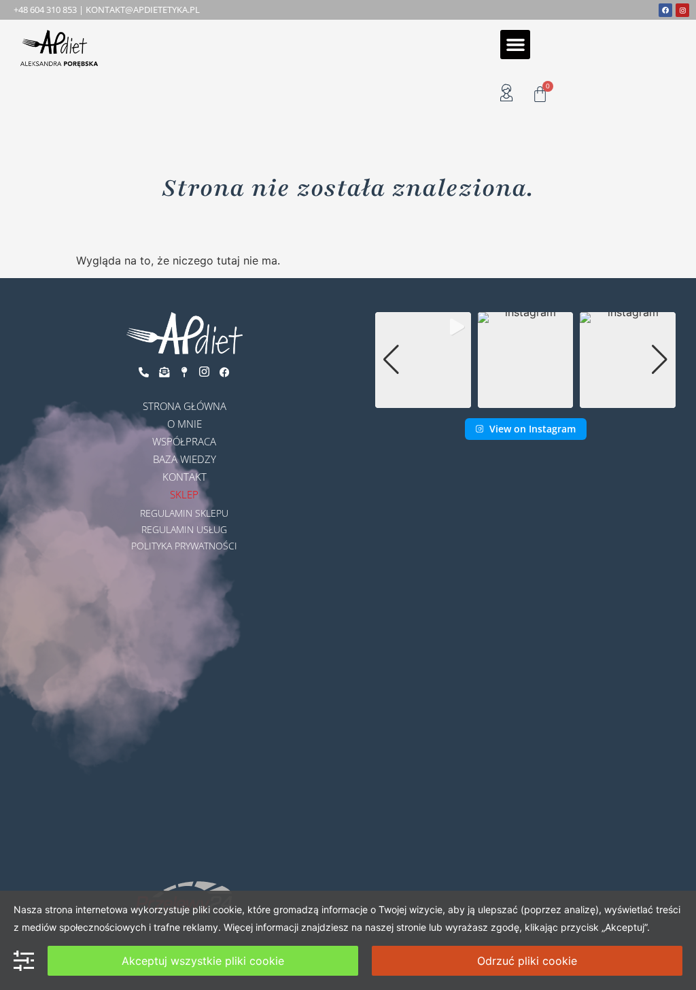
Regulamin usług (184, 529)
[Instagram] (682, 10)
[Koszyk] (540, 94)
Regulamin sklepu (184, 513)
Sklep (184, 494)
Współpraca (184, 441)
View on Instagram (532, 428)
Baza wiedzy (184, 459)
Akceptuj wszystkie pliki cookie (203, 961)
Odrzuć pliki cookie (527, 961)
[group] (423, 360)
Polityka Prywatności (184, 545)
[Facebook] (665, 10)
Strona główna (184, 406)
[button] (515, 45)
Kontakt (184, 476)
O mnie (184, 423)
